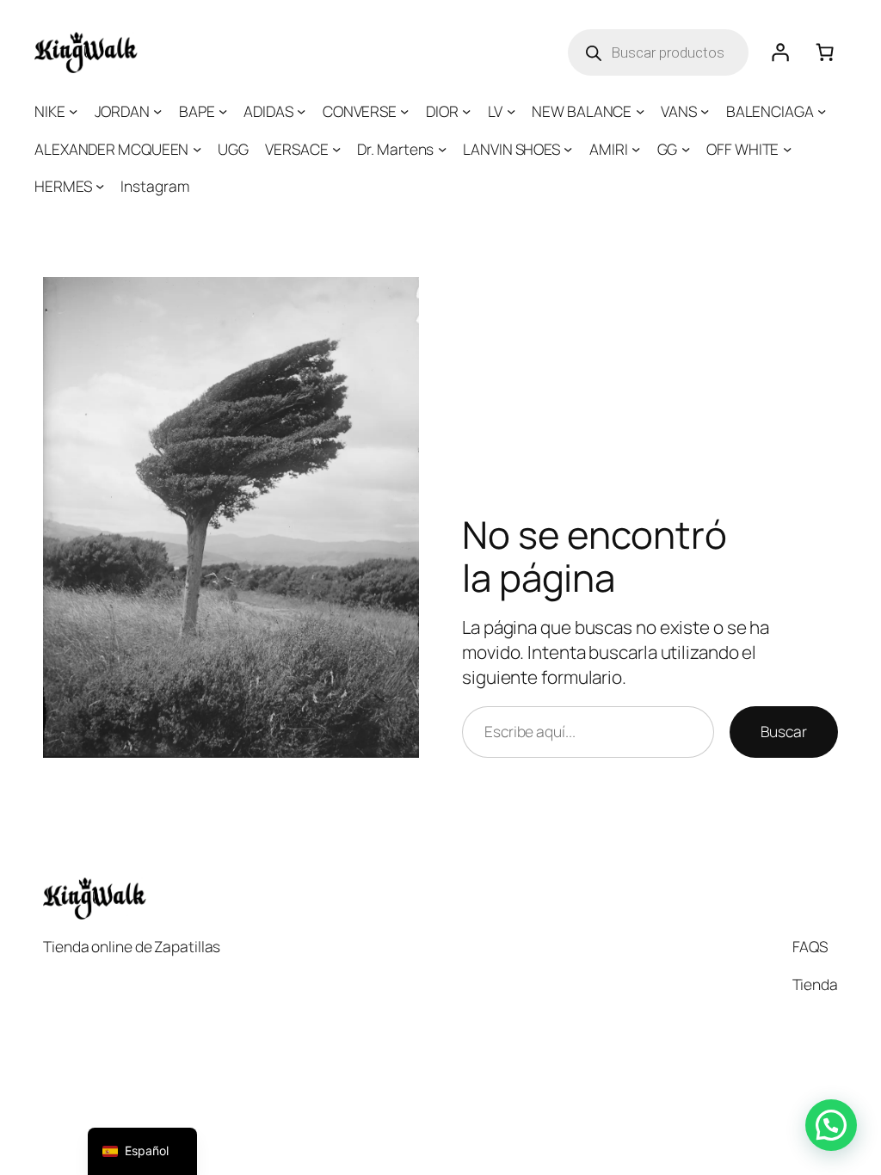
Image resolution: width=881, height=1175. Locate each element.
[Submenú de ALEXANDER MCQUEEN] (197, 149)
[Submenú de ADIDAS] (301, 111)
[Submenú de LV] (511, 111)
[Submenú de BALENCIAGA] (821, 111)
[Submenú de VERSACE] (336, 149)
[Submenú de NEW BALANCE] (640, 111)
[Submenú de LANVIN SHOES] (568, 149)
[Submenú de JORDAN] (157, 111)
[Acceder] (779, 52)
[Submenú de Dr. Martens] (442, 149)
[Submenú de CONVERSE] (404, 111)
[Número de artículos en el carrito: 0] (824, 52)
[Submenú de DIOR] (466, 111)
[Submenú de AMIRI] (635, 149)
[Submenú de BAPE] (223, 111)
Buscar (784, 731)
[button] (831, 1125)
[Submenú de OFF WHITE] (787, 149)
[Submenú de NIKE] (73, 111)
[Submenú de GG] (685, 149)
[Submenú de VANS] (704, 111)
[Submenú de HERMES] (99, 185)
